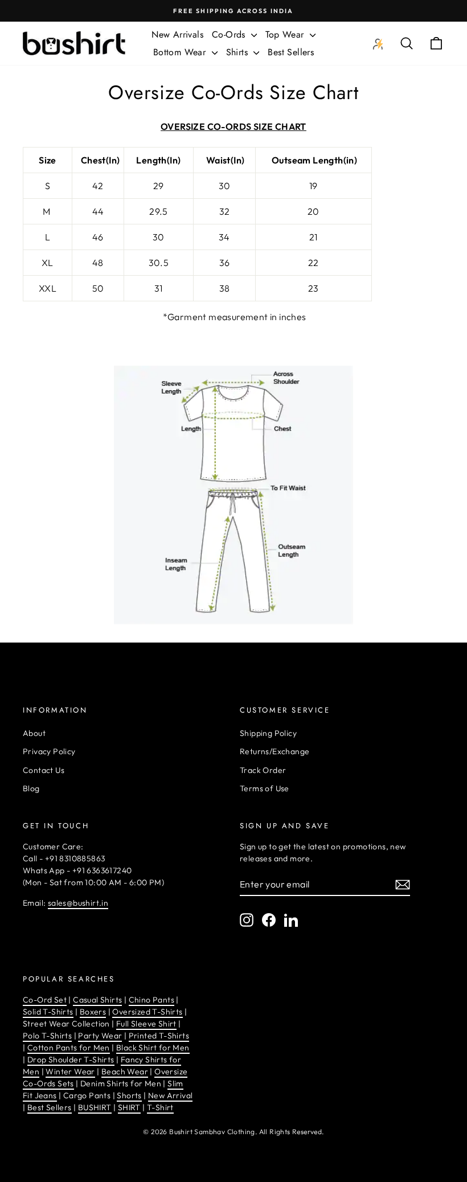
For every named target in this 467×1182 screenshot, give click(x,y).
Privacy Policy (49, 751)
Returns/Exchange (274, 751)
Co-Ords (230, 34)
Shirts (238, 52)
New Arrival (170, 1095)
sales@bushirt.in (78, 903)
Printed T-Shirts (159, 1035)
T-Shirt (160, 1107)
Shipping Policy (268, 733)
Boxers (93, 1012)
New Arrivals (177, 34)
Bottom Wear (181, 52)
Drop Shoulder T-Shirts (70, 1059)
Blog (31, 788)
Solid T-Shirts (48, 1012)
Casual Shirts (97, 1000)
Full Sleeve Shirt (146, 1024)
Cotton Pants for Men (68, 1047)
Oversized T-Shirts (147, 1012)
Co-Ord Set (45, 1000)
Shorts (129, 1095)
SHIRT (129, 1107)
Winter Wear (70, 1071)
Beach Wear (124, 1071)
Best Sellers (291, 52)
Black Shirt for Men (153, 1047)
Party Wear (100, 1035)
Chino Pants (151, 1000)
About (34, 733)
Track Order (263, 770)
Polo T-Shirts (47, 1035)
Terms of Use (264, 788)
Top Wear (286, 34)
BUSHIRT (95, 1107)
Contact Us (43, 770)
